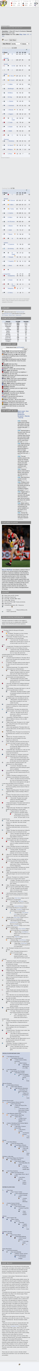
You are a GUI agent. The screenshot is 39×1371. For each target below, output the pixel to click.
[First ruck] (8, 54)
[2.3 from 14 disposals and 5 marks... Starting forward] (4, 113)
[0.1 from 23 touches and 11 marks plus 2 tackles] (8, 75)
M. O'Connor (11, 221)
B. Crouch (11, 80)
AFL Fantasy (5, 315)
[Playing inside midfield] (8, 69)
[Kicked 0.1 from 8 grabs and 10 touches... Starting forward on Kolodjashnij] (4, 140)
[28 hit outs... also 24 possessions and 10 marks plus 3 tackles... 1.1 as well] (4, 54)
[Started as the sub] (8, 118)
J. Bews (10, 265)
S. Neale (10, 280)
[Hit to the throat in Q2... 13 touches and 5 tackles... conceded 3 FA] (4, 269)
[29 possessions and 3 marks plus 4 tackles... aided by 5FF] (8, 80)
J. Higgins (10, 114)
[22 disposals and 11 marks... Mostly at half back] (4, 88)
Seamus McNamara (18, 906)
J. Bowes (10, 226)
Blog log (27, 416)
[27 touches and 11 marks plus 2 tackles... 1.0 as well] (8, 200)
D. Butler (10, 126)
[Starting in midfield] (4, 204)
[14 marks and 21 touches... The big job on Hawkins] (4, 84)
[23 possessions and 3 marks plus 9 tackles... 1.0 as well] (8, 204)
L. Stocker (10, 101)
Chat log (20, 417)
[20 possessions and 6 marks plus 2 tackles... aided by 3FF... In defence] (4, 101)
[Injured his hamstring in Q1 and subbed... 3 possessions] (4, 288)
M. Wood (11, 76)
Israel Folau (16, 925)
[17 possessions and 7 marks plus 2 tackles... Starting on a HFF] (4, 229)
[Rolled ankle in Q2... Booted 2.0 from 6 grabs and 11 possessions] (4, 135)
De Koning (11, 248)
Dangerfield (7, 274)
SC (20, 52)
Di (22, 52)
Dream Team (12, 315)
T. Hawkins (11, 261)
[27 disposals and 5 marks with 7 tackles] (4, 69)
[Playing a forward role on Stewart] (8, 135)
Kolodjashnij (11, 275)
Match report (21, 411)
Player (6, 52)
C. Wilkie (10, 84)
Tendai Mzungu (22, 940)
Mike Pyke (21, 901)
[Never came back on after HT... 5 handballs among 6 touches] (4, 284)
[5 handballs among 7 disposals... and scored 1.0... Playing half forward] (4, 149)
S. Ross (10, 153)
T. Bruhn (10, 234)
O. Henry (10, 292)
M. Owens (10, 145)
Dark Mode (13, 40)
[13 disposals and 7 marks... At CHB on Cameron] (4, 130)
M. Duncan (12, 200)
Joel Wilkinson (25, 931)
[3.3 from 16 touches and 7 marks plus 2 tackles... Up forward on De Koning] (4, 96)
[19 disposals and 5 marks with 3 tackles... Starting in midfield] (4, 234)
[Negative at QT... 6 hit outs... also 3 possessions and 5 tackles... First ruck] (4, 279)
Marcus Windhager (7, 569)
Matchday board (8, 313)
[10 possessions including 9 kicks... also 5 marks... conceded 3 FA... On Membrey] (4, 275)
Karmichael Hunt (14, 922)
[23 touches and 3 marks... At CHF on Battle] (4, 244)
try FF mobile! (20, 347)
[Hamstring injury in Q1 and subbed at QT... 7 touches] (4, 153)
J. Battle (10, 131)
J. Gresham (11, 105)
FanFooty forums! (20, 311)
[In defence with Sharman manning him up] (8, 194)
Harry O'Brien (17, 917)
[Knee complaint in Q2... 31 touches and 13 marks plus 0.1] (4, 65)
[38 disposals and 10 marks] (4, 59)
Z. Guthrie (10, 213)
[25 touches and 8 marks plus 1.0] (8, 208)
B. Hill (13, 66)
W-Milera (10, 93)
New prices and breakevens (23, 413)
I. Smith (10, 230)
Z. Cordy (10, 122)
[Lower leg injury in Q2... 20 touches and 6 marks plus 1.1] (4, 238)
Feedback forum (14, 1326)
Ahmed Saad (24, 943)
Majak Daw (17, 936)
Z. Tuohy (11, 209)
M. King (10, 97)
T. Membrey (11, 141)
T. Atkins (11, 204)
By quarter (21, 416)
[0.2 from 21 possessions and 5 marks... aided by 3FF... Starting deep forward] (4, 105)
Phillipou (10, 149)
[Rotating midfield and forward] (8, 269)
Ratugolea (11, 288)
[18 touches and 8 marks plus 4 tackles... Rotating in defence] (4, 221)
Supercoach (18, 315)
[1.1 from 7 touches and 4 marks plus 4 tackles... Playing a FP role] (4, 256)
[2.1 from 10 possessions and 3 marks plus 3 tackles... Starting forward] (4, 126)
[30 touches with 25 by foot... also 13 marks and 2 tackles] (4, 194)
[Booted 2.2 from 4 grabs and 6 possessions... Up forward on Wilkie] (4, 261)
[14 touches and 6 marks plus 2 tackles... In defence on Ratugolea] (4, 122)
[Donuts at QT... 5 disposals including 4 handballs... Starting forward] (4, 292)
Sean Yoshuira (22, 928)
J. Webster (11, 109)
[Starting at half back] (8, 59)
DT (17, 52)
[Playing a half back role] (4, 200)
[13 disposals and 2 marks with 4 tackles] (4, 252)
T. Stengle (10, 257)
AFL (28, 34)
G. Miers (10, 217)
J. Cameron (11, 244)
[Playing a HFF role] (8, 65)
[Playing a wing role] (4, 75)
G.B (25, 52)
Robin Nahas (18, 898)
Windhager (11, 88)
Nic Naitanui (19, 909)
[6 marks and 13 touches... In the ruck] (4, 248)
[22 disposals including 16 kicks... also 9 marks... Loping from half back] (4, 92)
